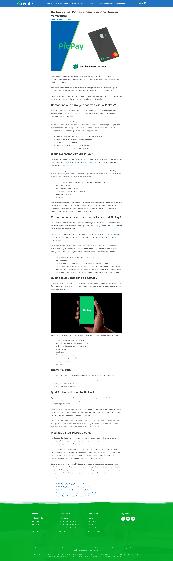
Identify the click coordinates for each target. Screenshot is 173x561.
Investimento (121, 3)
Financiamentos (106, 3)
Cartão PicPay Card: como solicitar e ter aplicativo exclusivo (77, 487)
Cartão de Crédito (61, 3)
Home (49, 3)
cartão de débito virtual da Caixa (84, 162)
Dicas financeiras (77, 3)
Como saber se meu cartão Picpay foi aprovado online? (76, 493)
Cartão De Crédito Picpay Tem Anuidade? (70, 484)
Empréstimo (92, 3)
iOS (86, 136)
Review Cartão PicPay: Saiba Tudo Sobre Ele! (72, 490)
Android (79, 136)
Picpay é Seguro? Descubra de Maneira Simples (73, 496)
